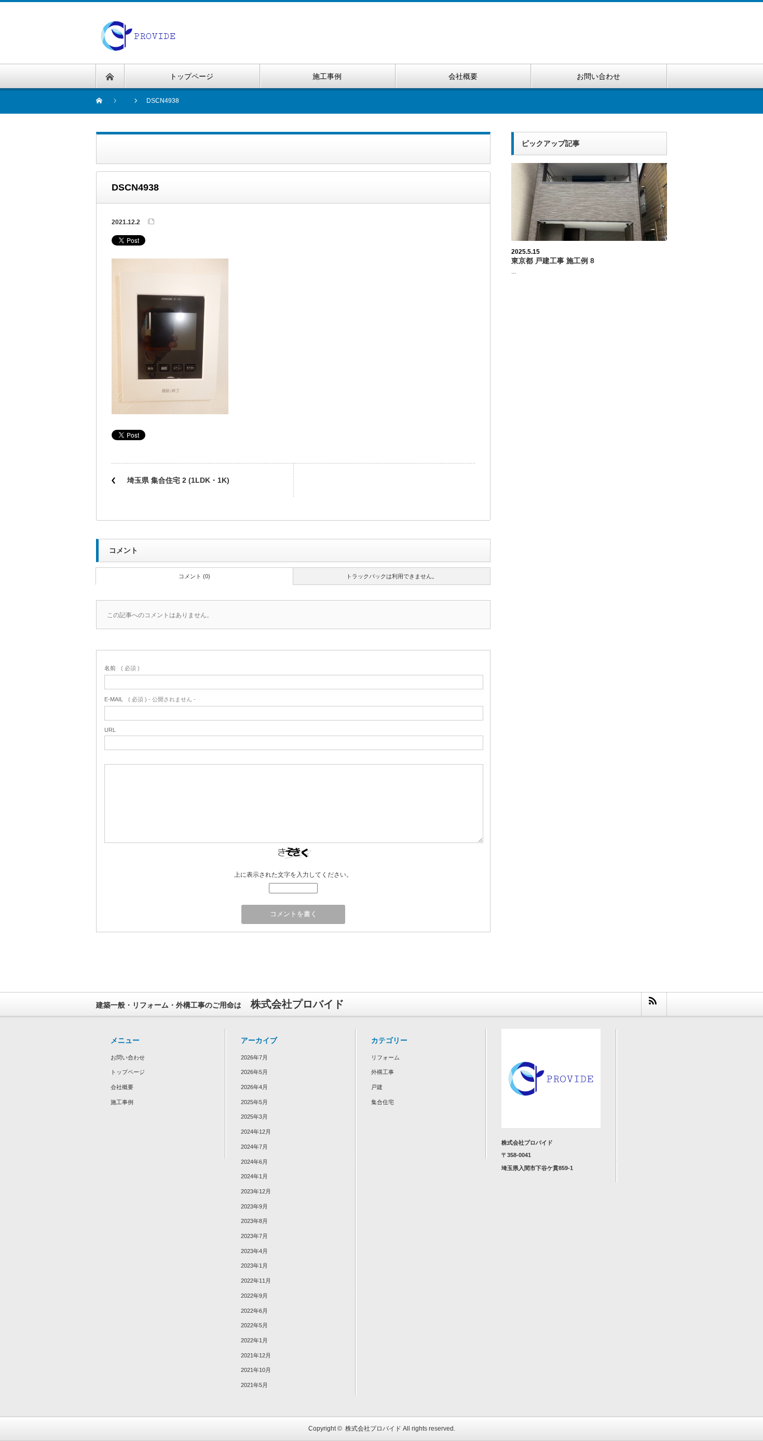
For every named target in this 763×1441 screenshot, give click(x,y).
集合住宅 (382, 1102)
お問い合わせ (128, 1057)
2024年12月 (256, 1132)
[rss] (653, 1004)
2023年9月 (254, 1206)
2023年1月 (254, 1265)
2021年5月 (254, 1385)
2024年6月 (254, 1162)
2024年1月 (254, 1176)
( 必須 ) (122, 668)
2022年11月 (256, 1280)
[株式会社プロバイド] (138, 24)
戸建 (377, 1087)
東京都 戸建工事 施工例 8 (552, 260)
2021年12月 (256, 1355)
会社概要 (122, 1087)
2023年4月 (254, 1251)
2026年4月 (254, 1087)
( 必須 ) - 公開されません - (150, 699)
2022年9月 (254, 1296)
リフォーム (385, 1057)
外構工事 (382, 1072)
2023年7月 (254, 1236)
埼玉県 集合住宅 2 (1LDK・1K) (178, 480)
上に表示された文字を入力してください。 (293, 874)
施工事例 (122, 1102)
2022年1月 (254, 1340)
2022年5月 (254, 1325)
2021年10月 (256, 1370)
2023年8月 (254, 1221)
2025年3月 (254, 1116)
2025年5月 (254, 1102)
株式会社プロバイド (373, 1428)
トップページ (128, 1072)
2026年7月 (254, 1057)
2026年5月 (254, 1072)
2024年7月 (254, 1147)
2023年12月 (256, 1191)
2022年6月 (254, 1311)
